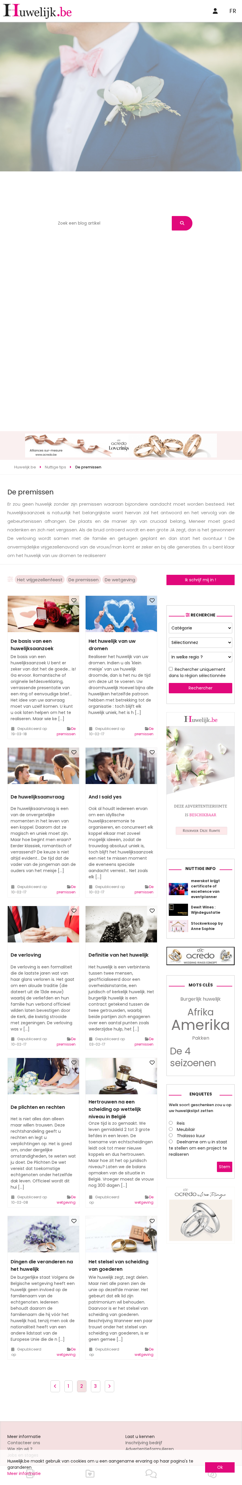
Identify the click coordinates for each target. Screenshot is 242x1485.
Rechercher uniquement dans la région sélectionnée (197, 672)
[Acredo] (200, 1242)
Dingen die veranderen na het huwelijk (42, 1265)
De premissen (83, 580)
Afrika (200, 1012)
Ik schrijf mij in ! (200, 580)
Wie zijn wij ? (19, 1449)
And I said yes (105, 796)
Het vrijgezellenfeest (40, 580)
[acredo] (121, 456)
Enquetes (200, 1094)
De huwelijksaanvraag (37, 796)
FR (232, 11)
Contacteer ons (23, 1443)
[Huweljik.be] (200, 847)
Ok (220, 1467)
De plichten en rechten (38, 1107)
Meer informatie (24, 1473)
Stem (224, 1167)
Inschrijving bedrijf (143, 1443)
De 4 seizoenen (193, 1057)
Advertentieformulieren (149, 1449)
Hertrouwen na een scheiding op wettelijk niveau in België (115, 1109)
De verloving (26, 955)
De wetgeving (120, 580)
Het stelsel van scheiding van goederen (118, 1265)
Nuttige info (200, 868)
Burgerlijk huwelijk (200, 999)
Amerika (200, 1025)
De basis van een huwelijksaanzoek (32, 645)
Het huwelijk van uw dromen (112, 645)
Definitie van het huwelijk (118, 955)
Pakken (200, 1038)
